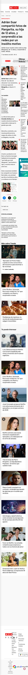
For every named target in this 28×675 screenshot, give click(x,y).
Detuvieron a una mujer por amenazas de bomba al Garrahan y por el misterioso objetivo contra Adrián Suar (8, 220)
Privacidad (21, 639)
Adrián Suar (8, 15)
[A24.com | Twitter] (8, 637)
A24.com (14, 633)
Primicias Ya (21, 11)
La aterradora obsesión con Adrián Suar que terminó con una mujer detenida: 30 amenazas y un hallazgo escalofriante (4, 105)
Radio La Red (23, 7)
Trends (2, 15)
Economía (7, 11)
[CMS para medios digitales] (24, 666)
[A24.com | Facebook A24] (6, 637)
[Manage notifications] (24, 669)
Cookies (20, 646)
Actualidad (13, 11)
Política (2, 11)
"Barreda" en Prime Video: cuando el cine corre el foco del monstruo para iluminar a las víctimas (9, 235)
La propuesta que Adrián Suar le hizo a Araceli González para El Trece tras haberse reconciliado (9, 228)
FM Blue (14, 642)
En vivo (15, 7)
